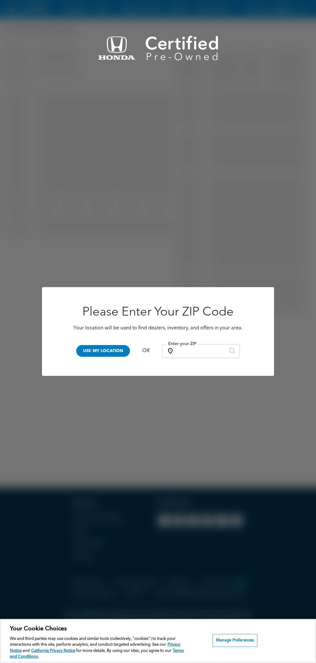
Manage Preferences (235, 640)
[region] (158, 641)
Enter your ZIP (182, 344)
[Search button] (232, 351)
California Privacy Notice (53, 651)
